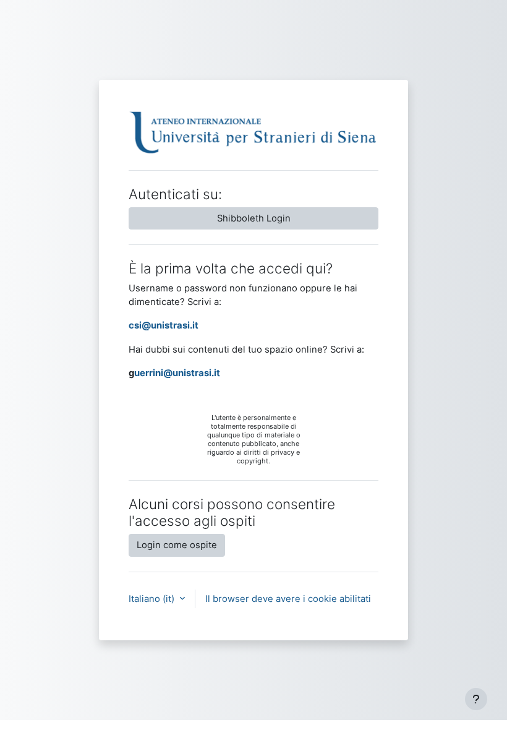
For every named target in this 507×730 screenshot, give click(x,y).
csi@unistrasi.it (163, 325)
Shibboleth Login (254, 218)
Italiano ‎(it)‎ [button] (153, 598)
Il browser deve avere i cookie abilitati (288, 598)
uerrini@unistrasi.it (177, 373)
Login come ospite (177, 545)
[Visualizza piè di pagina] (476, 699)
